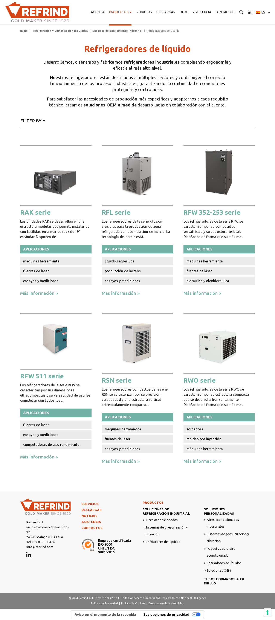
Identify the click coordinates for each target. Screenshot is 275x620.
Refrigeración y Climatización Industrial (60, 30)
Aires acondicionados (161, 520)
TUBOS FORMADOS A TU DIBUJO (224, 581)
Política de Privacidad (104, 603)
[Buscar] (241, 12)
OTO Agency (198, 598)
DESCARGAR (165, 12)
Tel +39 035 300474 (40, 542)
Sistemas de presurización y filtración (166, 531)
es (263, 12)
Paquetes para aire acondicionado (221, 552)
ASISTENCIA (201, 12)
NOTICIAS (89, 516)
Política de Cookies (133, 603)
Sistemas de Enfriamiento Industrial (117, 30)
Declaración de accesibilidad (166, 603)
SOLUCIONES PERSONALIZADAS (219, 511)
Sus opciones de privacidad (166, 614)
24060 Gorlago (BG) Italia (44, 537)
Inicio (24, 30)
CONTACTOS (225, 12)
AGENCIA (98, 12)
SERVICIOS (144, 12)
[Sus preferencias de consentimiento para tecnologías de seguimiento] (267, 612)
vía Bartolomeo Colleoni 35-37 (47, 529)
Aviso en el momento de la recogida (105, 614)
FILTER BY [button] (30, 120)
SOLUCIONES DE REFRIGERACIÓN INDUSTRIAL (166, 511)
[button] (263, 12)
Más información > (39, 293)
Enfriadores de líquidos (162, 542)
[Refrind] (37, 12)
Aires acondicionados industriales (223, 523)
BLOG (184, 12)
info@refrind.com (39, 547)
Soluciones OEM (219, 570)
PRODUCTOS (119, 12)
